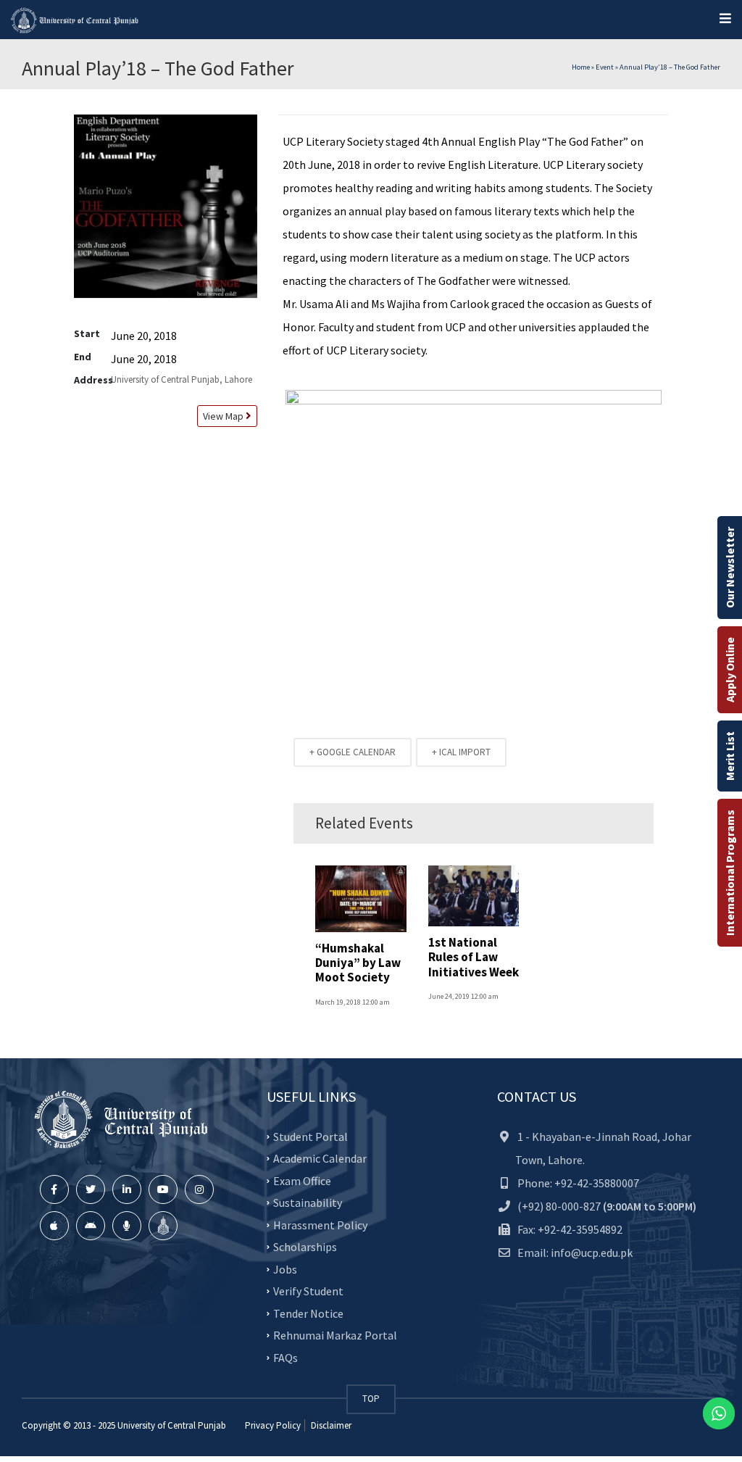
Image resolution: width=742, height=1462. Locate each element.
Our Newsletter (729, 567)
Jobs (285, 1268)
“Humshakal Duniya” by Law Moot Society (358, 963)
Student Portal (310, 1136)
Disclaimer (330, 1425)
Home (581, 67)
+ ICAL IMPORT (461, 752)
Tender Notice (308, 1312)
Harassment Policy (320, 1224)
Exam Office (302, 1180)
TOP (371, 1398)
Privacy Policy (273, 1425)
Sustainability (307, 1202)
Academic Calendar (320, 1158)
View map (222, 416)
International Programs (729, 873)
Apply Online (729, 669)
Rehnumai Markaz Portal (335, 1335)
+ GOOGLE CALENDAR (352, 752)
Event (605, 67)
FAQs (285, 1357)
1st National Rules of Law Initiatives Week (473, 957)
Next (683, 527)
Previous (263, 527)
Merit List (729, 756)
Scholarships (305, 1246)
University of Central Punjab (171, 1425)
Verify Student (308, 1291)
